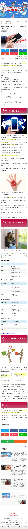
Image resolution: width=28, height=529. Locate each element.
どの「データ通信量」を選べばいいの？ (12, 102)
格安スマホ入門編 (5, 424)
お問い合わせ (7, 518)
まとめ (5, 104)
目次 (11, 94)
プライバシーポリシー (14, 520)
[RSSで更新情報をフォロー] (20, 441)
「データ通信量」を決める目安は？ (11, 101)
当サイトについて (21, 518)
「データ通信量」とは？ (9, 96)
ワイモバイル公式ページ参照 (8, 333)
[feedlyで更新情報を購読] (7, 441)
